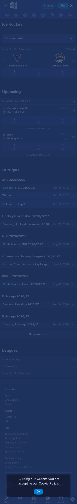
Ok (38, 491)
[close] (71, 5)
